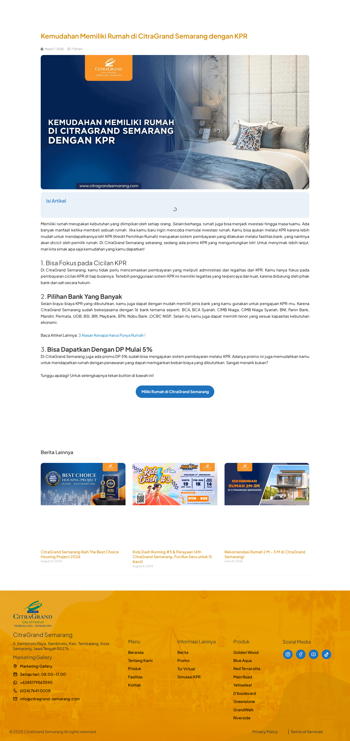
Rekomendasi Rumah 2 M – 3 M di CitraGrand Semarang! (265, 554)
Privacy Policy (265, 731)
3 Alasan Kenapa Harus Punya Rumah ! (112, 335)
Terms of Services (307, 731)
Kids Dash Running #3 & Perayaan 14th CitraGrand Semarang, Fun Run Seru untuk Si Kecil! (172, 556)
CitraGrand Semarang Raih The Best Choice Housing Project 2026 (80, 554)
